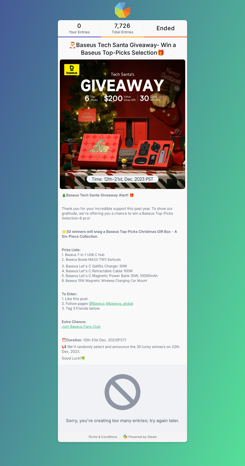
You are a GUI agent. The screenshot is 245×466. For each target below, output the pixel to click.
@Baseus (97, 303)
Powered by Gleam (142, 437)
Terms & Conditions (102, 437)
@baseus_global (119, 303)
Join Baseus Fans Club (81, 326)
